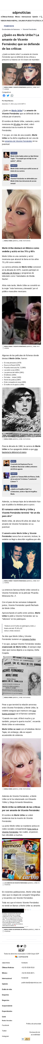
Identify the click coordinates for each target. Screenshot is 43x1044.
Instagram (5, 1036)
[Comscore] (21, 957)
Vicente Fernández (29, 29)
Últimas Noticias (8, 17)
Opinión (35, 17)
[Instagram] (25, 946)
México (17, 17)
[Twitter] (8, 95)
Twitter (4, 1031)
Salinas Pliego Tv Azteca (30, 21)
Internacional (26, 17)
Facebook (5, 1025)
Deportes (5, 995)
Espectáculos (7, 1011)
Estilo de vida (7, 989)
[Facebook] (4, 95)
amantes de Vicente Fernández (18, 141)
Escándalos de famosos (11, 29)
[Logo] (21, 13)
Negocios (5, 1000)
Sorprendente (7, 1006)
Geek (4, 1017)
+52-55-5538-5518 (28, 967)
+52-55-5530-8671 (28, 973)
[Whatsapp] (12, 95)
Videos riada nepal (9, 21)
